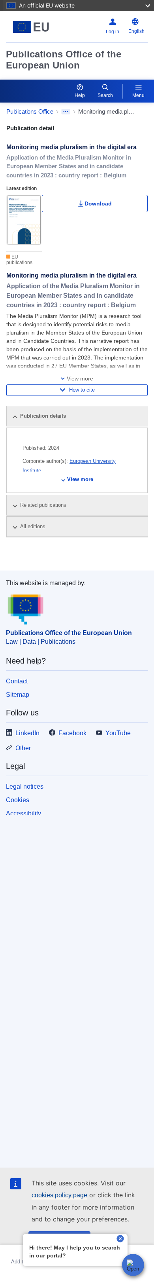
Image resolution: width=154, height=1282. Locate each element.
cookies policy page (59, 1195)
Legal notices (24, 786)
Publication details (43, 416)
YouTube (118, 733)
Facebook (72, 733)
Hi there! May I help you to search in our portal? (74, 1251)
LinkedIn (27, 733)
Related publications (44, 505)
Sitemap (17, 694)
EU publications (19, 259)
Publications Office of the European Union (63, 59)
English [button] (136, 31)
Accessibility (23, 813)
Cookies (17, 800)
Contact (17, 681)
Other (23, 748)
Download (98, 203)
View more (80, 479)
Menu (138, 95)
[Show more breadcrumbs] (65, 111)
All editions (33, 526)
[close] (120, 1239)
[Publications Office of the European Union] (31, 27)
